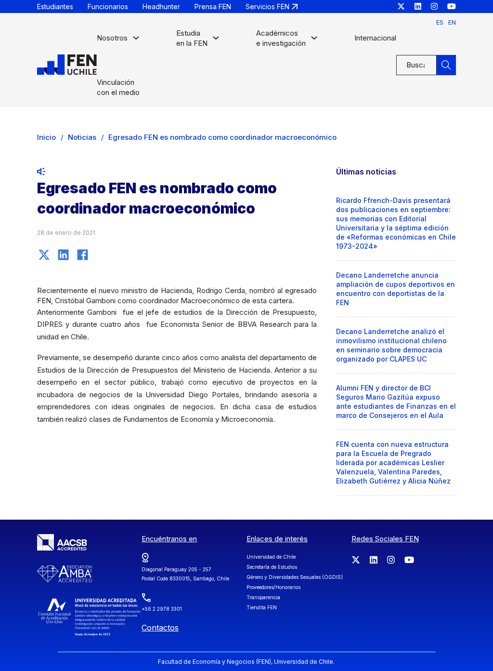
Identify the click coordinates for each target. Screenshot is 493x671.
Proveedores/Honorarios (273, 587)
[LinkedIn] (63, 254)
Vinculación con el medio (118, 87)
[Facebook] (83, 254)
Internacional (375, 37)
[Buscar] (446, 65)
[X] (44, 254)
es (439, 22)
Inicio (46, 137)
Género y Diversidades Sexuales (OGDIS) (294, 577)
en (452, 22)
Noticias (82, 137)
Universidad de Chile (271, 557)
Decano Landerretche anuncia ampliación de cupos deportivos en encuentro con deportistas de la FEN (395, 289)
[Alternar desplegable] (136, 40)
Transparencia (263, 597)
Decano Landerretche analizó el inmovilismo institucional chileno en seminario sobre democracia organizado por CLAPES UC (391, 345)
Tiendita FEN (261, 607)
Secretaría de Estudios (271, 567)
